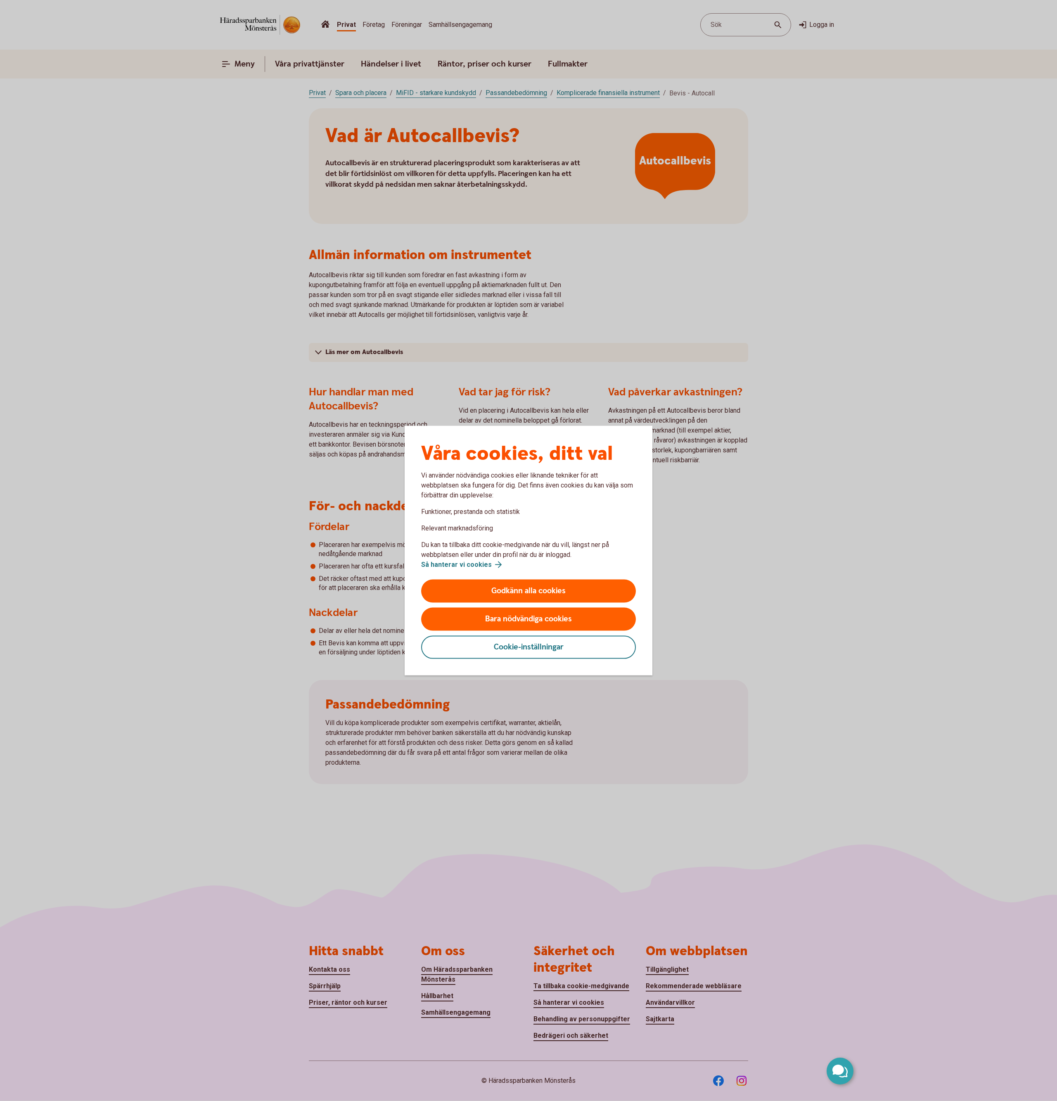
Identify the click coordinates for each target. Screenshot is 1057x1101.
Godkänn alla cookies (528, 591)
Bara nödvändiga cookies (528, 619)
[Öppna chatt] (840, 1071)
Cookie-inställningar (529, 647)
